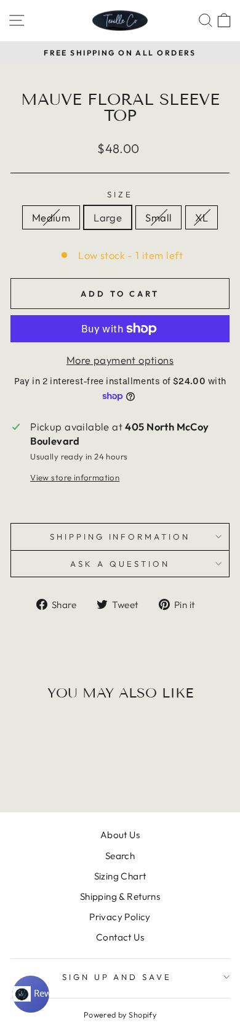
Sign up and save (117, 977)
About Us (120, 835)
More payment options (120, 359)
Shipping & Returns (120, 896)
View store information (74, 477)
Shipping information (120, 536)
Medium (51, 217)
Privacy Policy (120, 917)
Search (120, 856)
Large (108, 217)
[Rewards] (30, 994)
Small (158, 217)
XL (201, 217)
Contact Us (120, 937)
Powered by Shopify (120, 1014)
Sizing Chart (120, 876)
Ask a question (120, 564)
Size (120, 194)
